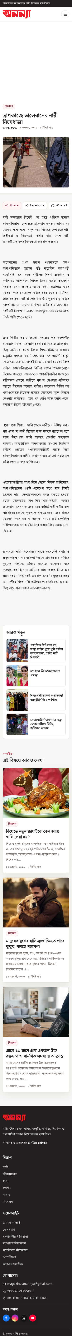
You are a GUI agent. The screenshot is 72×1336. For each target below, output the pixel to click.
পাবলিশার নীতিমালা (15, 1250)
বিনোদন (8, 1202)
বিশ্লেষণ (9, 106)
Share (14, 206)
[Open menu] (65, 14)
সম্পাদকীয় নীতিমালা (15, 1237)
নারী (5, 1167)
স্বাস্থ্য (5, 1181)
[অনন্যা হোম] (17, 14)
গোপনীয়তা (9, 1257)
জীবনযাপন (10, 1174)
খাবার (6, 1195)
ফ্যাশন (7, 1188)
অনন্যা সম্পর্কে (12, 1223)
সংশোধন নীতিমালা (14, 1243)
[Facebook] (6, 1318)
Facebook (37, 206)
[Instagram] (15, 1318)
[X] (23, 1318)
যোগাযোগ (9, 1230)
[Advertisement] (36, 65)
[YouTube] (32, 1318)
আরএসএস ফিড (13, 1264)
